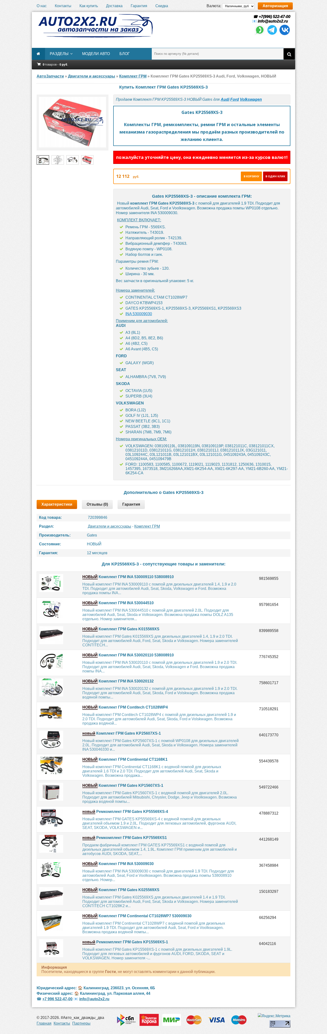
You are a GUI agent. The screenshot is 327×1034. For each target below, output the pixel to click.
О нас (42, 6)
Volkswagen (251, 99)
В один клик (275, 176)
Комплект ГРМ (147, 526)
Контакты (63, 6)
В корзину (251, 176)
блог (124, 54)
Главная (44, 1023)
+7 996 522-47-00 (57, 999)
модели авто (96, 54)
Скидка (161, 6)
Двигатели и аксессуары (109, 526)
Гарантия (139, 6)
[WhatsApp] (259, 34)
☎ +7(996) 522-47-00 (271, 17)
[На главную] (95, 26)
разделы (59, 54)
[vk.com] (284, 34)
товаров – (55, 64)
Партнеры (81, 1023)
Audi (225, 99)
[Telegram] (272, 34)
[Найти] (289, 54)
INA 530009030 (138, 314)
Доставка (114, 6)
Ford (234, 99)
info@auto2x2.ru (273, 21)
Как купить (88, 6)
